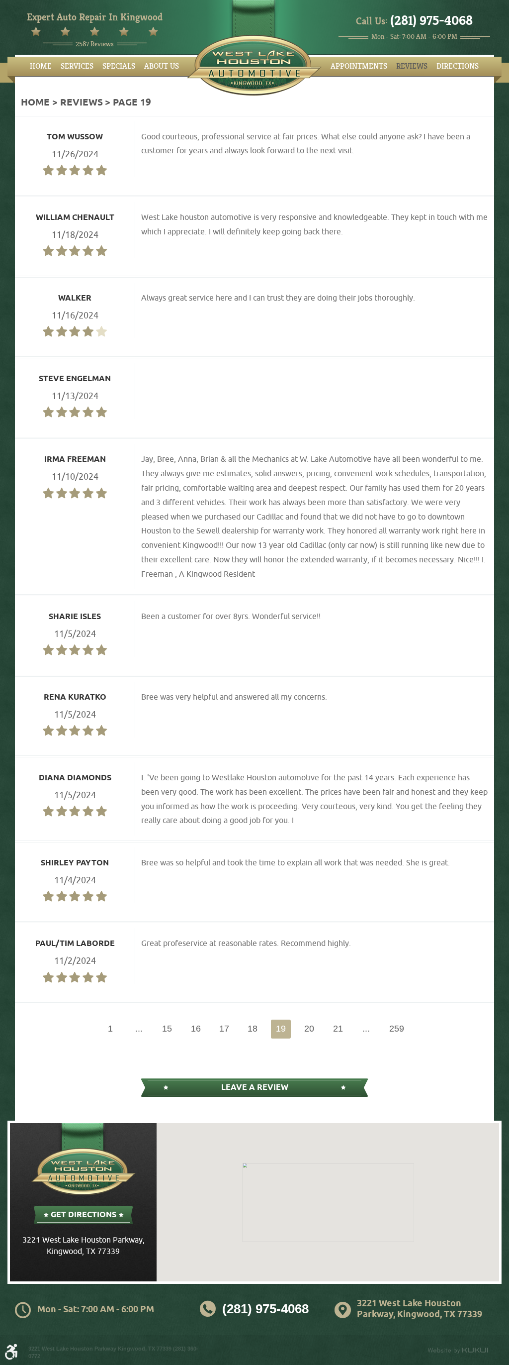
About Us (161, 66)
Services (77, 66)
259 (396, 1029)
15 (167, 1029)
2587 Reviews (95, 44)
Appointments (359, 66)
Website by (457, 1350)
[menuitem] (41, 66)
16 (196, 1029)
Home (41, 66)
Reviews (411, 66)
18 (252, 1029)
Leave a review (254, 1087)
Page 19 (132, 103)
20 (309, 1029)
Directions (457, 66)
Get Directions (83, 1215)
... (139, 1029)
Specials (118, 66)
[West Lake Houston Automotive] (254, 65)
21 (338, 1029)
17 (224, 1029)
